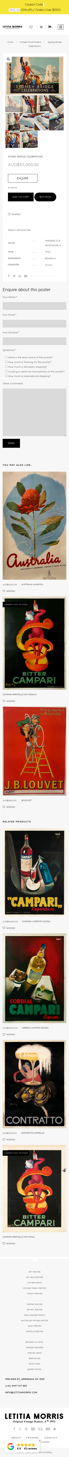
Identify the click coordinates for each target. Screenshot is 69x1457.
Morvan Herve (34, 1353)
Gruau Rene (34, 1364)
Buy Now (45, 196)
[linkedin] (20, 276)
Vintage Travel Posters (30, 42)
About (16, 1437)
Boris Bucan (34, 1358)
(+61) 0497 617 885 (16, 1385)
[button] (8, 59)
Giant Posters (34, 1326)
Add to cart (20, 196)
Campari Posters (34, 1304)
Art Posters (34, 1272)
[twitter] (14, 276)
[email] (25, 276)
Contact (51, 1437)
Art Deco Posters (34, 1277)
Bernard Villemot (35, 1342)
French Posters (34, 1293)
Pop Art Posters (34, 1310)
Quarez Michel (34, 1369)
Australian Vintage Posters (34, 1320)
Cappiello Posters (34, 1331)
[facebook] (9, 276)
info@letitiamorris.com (21, 1392)
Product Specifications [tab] (19, 230)
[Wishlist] (31, 27)
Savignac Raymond (34, 1347)
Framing (32, 1437)
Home (10, 42)
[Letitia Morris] (12, 27)
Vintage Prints (34, 1283)
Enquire (22, 178)
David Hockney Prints (34, 1315)
